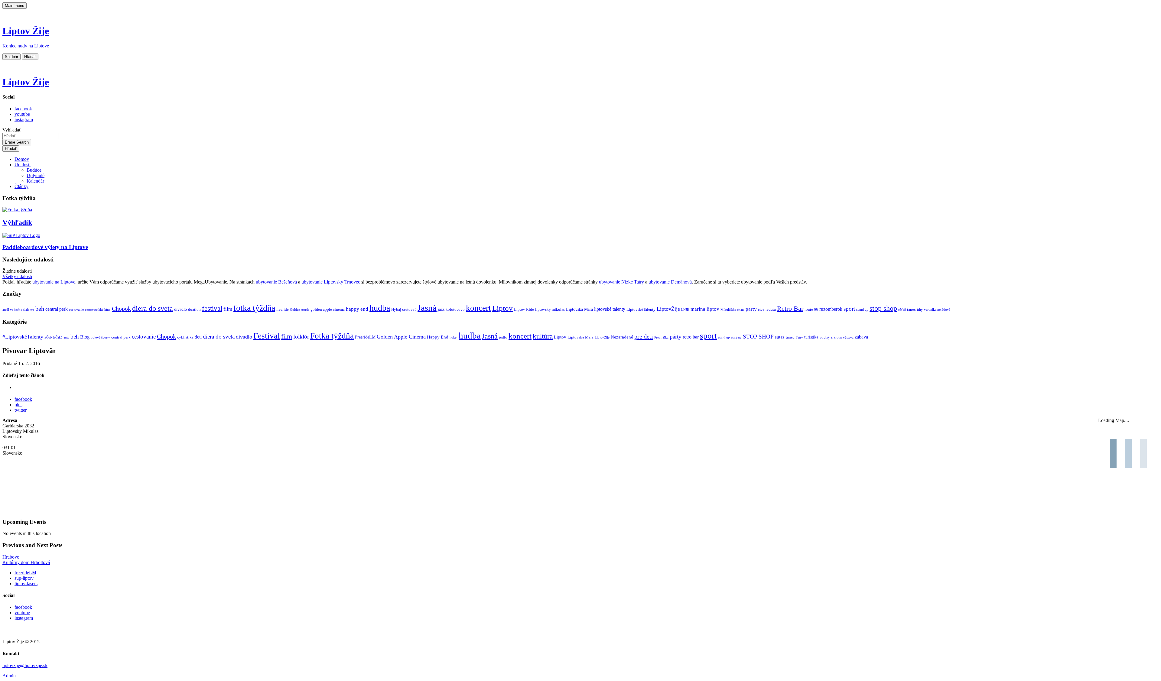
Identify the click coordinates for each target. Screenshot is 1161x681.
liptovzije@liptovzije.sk (24, 665)
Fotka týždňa (332, 335)
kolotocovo (455, 309)
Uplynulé (35, 175)
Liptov (502, 308)
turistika (811, 337)
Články (21, 186)
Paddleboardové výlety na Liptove (45, 247)
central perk (56, 309)
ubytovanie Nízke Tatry (621, 281)
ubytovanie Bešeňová (276, 281)
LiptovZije (602, 337)
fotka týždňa (254, 308)
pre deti (643, 336)
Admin (9, 675)
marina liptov (705, 309)
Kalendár (35, 180)
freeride (282, 309)
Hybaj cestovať (403, 309)
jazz (441, 309)
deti (198, 336)
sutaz (780, 337)
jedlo (503, 337)
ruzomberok (830, 309)
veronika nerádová (937, 310)
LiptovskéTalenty (640, 309)
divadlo (180, 309)
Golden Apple (299, 309)
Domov (22, 159)
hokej (453, 337)
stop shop (883, 308)
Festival (266, 335)
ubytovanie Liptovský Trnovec (330, 281)
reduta (771, 309)
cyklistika (185, 337)
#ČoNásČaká (53, 337)
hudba (379, 308)
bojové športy (100, 337)
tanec (911, 309)
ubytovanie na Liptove (53, 281)
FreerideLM (365, 337)
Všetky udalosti (17, 276)
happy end (357, 309)
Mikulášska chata (732, 309)
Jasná (427, 308)
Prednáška (661, 337)
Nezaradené (622, 337)
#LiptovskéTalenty (22, 337)
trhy (920, 310)
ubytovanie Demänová (670, 281)
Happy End (437, 337)
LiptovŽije (668, 309)
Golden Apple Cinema (401, 337)
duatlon (194, 309)
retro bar (691, 336)
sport (849, 309)
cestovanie (76, 310)
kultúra (543, 336)
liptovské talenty (609, 309)
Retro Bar (790, 308)
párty (675, 336)
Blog (84, 336)
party (751, 309)
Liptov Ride (524, 309)
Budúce (34, 170)
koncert (478, 308)
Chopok (121, 308)
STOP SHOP (758, 336)
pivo (761, 309)
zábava (861, 337)
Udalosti (23, 164)
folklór (301, 336)
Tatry (799, 337)
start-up (736, 337)
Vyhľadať (11, 129)
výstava (848, 337)
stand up (862, 310)
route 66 (811, 309)
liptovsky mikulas (550, 309)
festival (212, 308)
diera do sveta (152, 308)
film (227, 309)
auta (66, 337)
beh (39, 308)
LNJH (685, 309)
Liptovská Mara (579, 309)
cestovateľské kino (98, 309)
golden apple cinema (328, 309)
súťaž (902, 309)
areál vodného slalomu (18, 309)
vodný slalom (830, 337)
